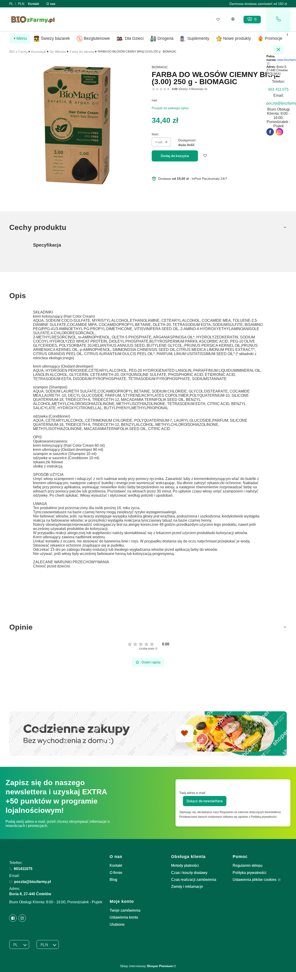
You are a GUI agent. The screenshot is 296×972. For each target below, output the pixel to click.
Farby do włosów (82, 51)
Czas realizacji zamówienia (193, 880)
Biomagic (160, 67)
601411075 (23, 869)
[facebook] (270, 132)
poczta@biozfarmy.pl (32, 882)
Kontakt (33, 4)
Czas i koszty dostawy (189, 873)
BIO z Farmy (18, 51)
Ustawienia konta (124, 917)
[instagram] (279, 132)
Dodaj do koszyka (175, 156)
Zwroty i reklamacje (187, 886)
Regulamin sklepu (247, 865)
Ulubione (117, 924)
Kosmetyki (38, 51)
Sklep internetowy (146, 966)
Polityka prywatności (249, 873)
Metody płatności (185, 865)
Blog (113, 880)
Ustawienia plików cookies (255, 880)
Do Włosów (58, 51)
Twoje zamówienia (125, 910)
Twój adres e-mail (192, 793)
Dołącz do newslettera (205, 801)
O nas (50, 4)
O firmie (116, 873)
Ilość (155, 134)
